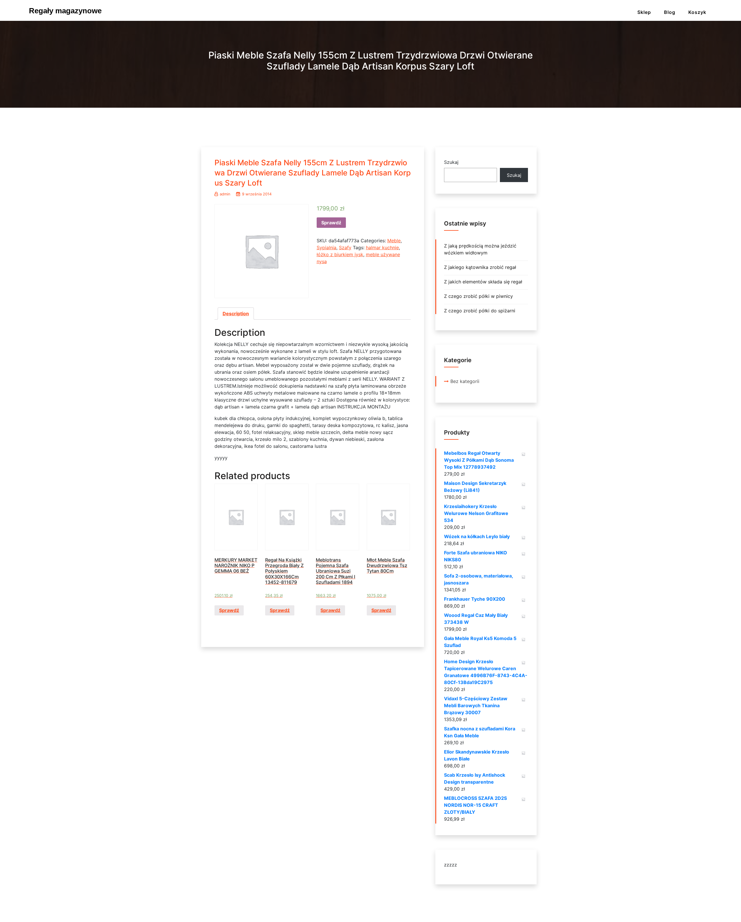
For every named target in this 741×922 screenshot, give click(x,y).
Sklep (644, 12)
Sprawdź (331, 223)
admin (225, 194)
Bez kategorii (464, 381)
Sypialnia (326, 247)
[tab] (236, 313)
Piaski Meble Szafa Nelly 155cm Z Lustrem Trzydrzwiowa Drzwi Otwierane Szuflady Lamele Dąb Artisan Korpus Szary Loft (312, 172)
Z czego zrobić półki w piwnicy (478, 296)
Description (236, 313)
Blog (669, 12)
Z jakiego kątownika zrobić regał (480, 267)
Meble (394, 240)
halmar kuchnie (382, 247)
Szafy (345, 247)
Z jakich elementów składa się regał (483, 282)
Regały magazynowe (65, 10)
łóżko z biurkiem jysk (340, 254)
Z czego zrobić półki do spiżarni (479, 311)
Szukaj (451, 162)
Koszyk (697, 12)
